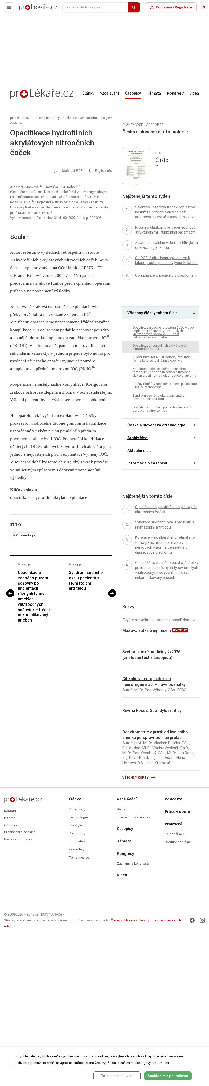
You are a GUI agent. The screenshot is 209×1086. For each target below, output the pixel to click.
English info (103, 171)
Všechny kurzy (135, 777)
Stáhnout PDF (71, 171)
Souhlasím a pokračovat (168, 1076)
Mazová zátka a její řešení (147, 630)
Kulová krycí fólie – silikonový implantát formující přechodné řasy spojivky (162, 358)
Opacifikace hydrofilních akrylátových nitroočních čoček (160, 347)
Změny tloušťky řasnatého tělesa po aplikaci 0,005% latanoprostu (165, 385)
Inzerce (10, 818)
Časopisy (133, 93)
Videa (194, 93)
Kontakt (10, 811)
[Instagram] (202, 920)
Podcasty (173, 799)
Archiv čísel (137, 438)
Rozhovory (77, 833)
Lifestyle (75, 825)
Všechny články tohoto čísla (152, 313)
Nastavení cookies (18, 839)
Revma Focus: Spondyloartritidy (152, 710)
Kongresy (175, 93)
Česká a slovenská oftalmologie (86, 118)
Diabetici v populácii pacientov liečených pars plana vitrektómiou (162, 408)
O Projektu (12, 825)
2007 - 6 (16, 123)
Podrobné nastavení (117, 1076)
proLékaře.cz (29, 9)
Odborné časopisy (46, 118)
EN (202, 7)
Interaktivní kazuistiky (133, 817)
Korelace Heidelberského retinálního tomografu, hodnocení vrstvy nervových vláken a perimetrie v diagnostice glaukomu (164, 372)
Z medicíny (77, 809)
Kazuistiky (76, 849)
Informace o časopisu (147, 463)
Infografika (77, 841)
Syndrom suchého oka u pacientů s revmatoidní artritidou (86, 580)
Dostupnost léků (177, 842)
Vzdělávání (109, 93)
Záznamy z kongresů (133, 863)
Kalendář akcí (175, 834)
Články (88, 93)
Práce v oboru (177, 811)
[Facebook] (192, 920)
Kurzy (121, 809)
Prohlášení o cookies (20, 832)
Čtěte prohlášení (123, 920)
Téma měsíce (79, 857)
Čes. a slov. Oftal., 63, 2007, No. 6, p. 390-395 (69, 218)
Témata (154, 93)
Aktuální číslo (139, 450)
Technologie (78, 817)
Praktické (173, 824)
